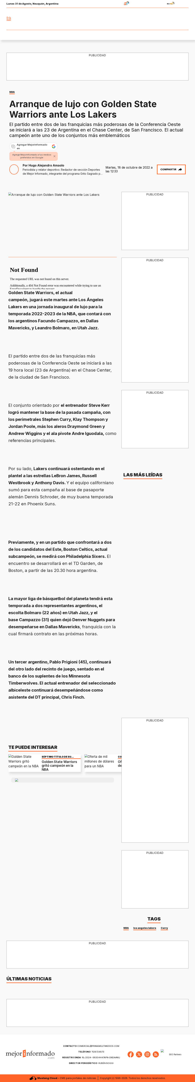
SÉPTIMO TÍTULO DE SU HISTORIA (56, 757)
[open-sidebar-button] (8, 19)
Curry (164, 928)
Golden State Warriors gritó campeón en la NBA (59, 765)
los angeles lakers (144, 928)
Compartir (168, 169)
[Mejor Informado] (97, 19)
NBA (12, 92)
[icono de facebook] (160, 19)
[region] (77, 521)
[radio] (114, 4)
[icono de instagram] (177, 19)
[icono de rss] (185, 19)
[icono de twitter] (169, 19)
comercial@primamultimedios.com (91, 1046)
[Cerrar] (54, 156)
